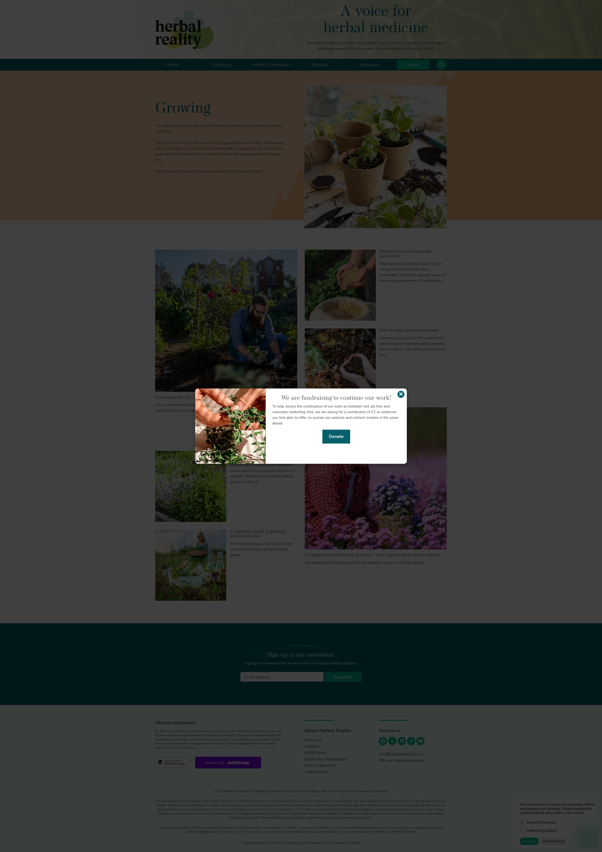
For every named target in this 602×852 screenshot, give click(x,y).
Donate (336, 436)
